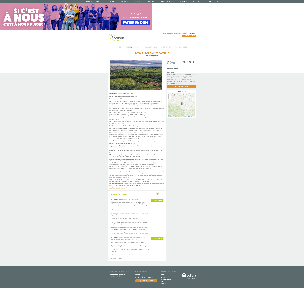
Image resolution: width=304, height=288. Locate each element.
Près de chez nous (167, 1)
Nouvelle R (183, 1)
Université (163, 276)
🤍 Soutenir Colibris (146, 281)
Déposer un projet (190, 36)
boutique (196, 1)
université (124, 1)
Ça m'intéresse (157, 200)
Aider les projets (166, 47)
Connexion (192, 33)
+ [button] (169, 95)
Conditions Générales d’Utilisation (144, 278)
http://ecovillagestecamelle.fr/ (117, 188)
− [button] (169, 97)
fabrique (137, 1)
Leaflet (188, 116)
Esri (194, 116)
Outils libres (151, 1)
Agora (162, 281)
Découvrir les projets (150, 47)
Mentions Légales (140, 276)
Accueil (118, 47)
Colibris (92, 1)
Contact (137, 274)
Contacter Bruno (182, 87)
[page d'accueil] (122, 37)
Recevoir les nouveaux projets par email (175, 33)
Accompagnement (181, 47)
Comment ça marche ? (132, 47)
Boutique (163, 283)
